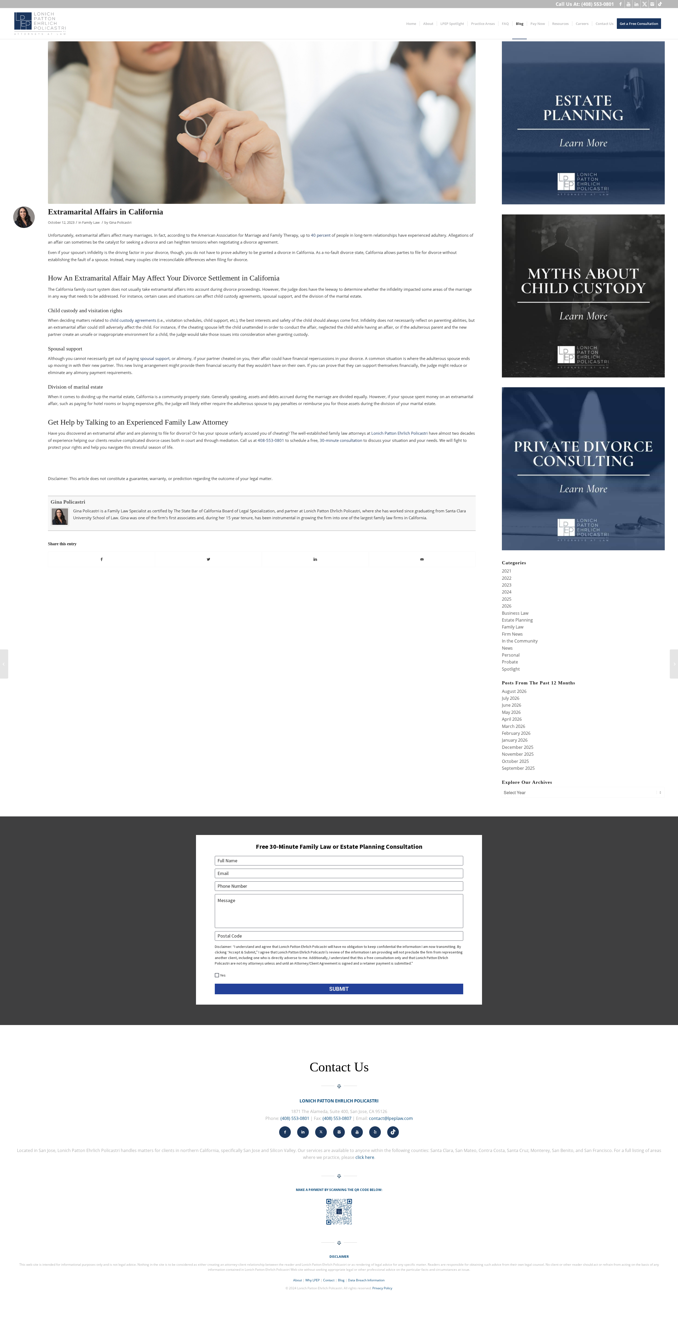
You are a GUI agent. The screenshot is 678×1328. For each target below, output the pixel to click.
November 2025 (518, 754)
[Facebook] (621, 4)
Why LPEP (312, 1280)
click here (364, 1157)
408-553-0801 (271, 440)
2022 (506, 578)
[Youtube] (628, 4)
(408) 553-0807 (337, 1118)
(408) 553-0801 (294, 1118)
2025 (506, 599)
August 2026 (514, 691)
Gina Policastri (120, 222)
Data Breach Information (366, 1280)
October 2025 (515, 761)
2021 (506, 571)
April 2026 (512, 719)
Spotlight (511, 669)
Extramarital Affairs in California (105, 211)
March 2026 (513, 726)
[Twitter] (644, 4)
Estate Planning (517, 620)
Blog (341, 1280)
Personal (511, 655)
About (297, 1280)
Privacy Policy (382, 1288)
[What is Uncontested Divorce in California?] (4, 664)
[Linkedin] (636, 4)
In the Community (520, 641)
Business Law (515, 613)
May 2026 (511, 712)
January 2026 (515, 740)
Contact (328, 1280)
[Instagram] (652, 4)
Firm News (512, 634)
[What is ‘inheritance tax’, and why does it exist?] (674, 664)
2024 (506, 592)
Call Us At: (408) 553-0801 (585, 4)
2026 (506, 606)
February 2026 (516, 733)
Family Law (91, 222)
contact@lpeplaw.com (391, 1118)
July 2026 (510, 698)
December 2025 (517, 747)
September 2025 (518, 768)
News (507, 648)
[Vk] (660, 4)
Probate (510, 662)
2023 (506, 585)
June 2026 (511, 705)
